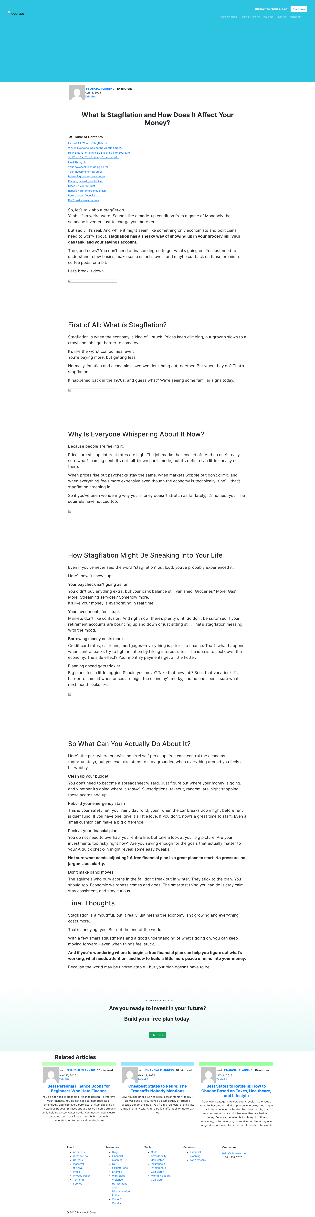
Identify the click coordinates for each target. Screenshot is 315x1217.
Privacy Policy (82, 1175)
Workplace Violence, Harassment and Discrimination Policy (121, 1185)
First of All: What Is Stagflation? (91, 143)
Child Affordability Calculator (159, 1156)
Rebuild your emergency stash (87, 190)
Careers (78, 1160)
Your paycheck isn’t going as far (88, 167)
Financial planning (195, 1154)
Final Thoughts (78, 162)
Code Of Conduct (117, 1201)
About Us (79, 1152)
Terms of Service (78, 1181)
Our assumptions (120, 1165)
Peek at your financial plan (84, 195)
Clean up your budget (81, 186)
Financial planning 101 (119, 1158)
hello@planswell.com (235, 1153)
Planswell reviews (78, 1165)
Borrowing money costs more (86, 176)
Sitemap (117, 1171)
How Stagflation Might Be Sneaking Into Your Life (99, 152)
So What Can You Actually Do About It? (93, 157)
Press (76, 1171)
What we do (80, 1156)
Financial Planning (100, 88)
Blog (115, 1152)
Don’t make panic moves (83, 200)
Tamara (90, 96)
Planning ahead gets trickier (85, 181)
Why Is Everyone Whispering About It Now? (98, 147)
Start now (299, 9)
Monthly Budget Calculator (161, 1177)
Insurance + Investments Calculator (158, 1167)
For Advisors (198, 1160)
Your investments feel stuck (85, 171)
